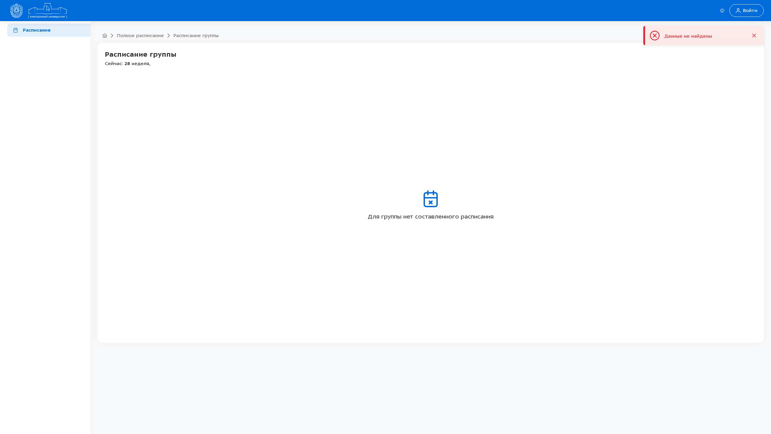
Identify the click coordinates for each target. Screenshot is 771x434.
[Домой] (47, 10)
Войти (750, 10)
